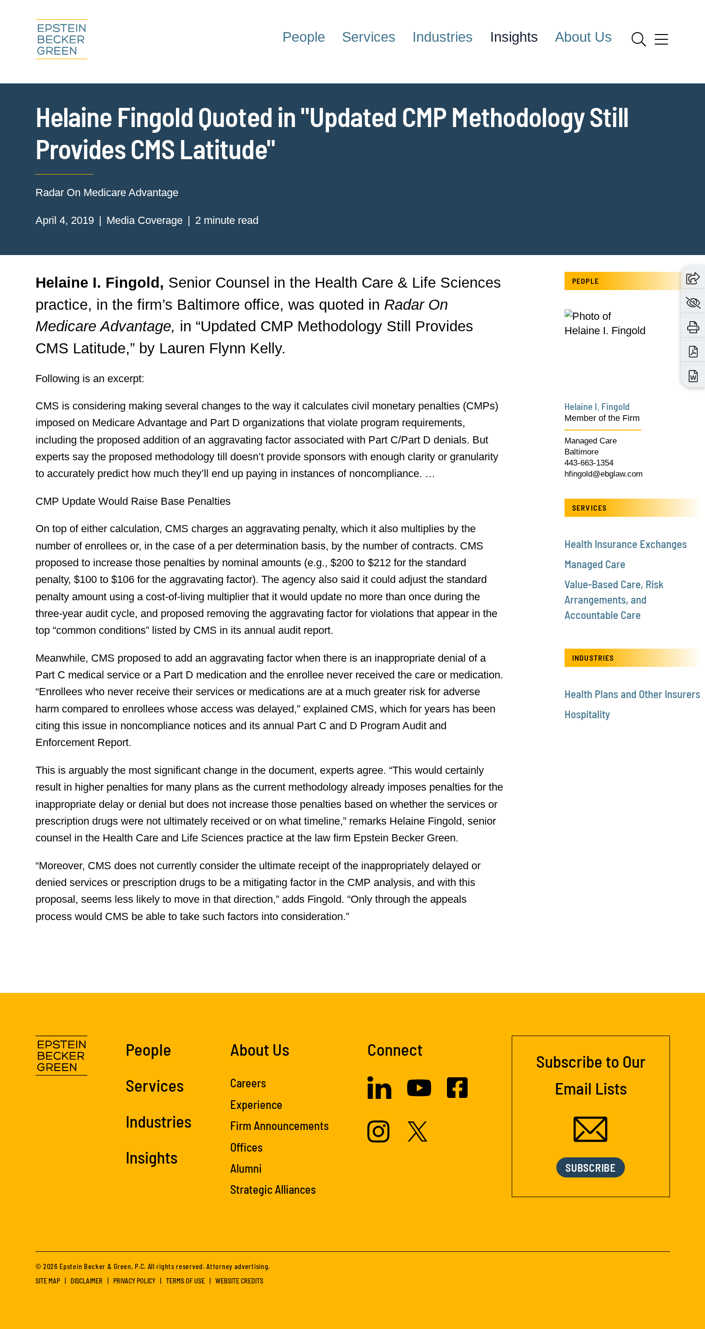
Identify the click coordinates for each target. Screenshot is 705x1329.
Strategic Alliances (273, 1189)
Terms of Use (185, 1281)
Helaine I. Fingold (597, 406)
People (303, 37)
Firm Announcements (279, 1125)
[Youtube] (419, 1096)
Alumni (246, 1168)
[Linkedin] (379, 1095)
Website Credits (239, 1281)
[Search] (639, 39)
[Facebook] (457, 1094)
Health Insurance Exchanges (625, 543)
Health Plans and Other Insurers (632, 693)
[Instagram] (379, 1139)
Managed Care (590, 440)
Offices (246, 1147)
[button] (693, 277)
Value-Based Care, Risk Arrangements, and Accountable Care (614, 599)
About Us (583, 37)
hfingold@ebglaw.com (603, 473)
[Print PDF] (693, 351)
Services (369, 37)
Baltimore (581, 451)
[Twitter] (418, 1138)
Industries (442, 37)
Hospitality (587, 714)
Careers (248, 1083)
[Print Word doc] (693, 375)
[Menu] (661, 42)
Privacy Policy (134, 1281)
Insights (514, 37)
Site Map (47, 1281)
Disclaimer (86, 1281)
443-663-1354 (588, 462)
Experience (256, 1104)
